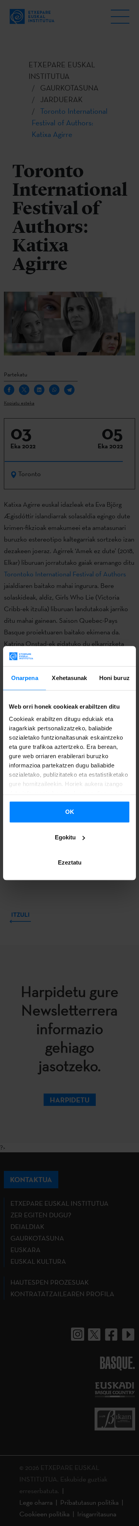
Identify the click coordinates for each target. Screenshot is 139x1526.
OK (69, 811)
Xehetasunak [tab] (69, 678)
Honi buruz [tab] (114, 678)
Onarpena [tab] (24, 678)
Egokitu (65, 837)
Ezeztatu (69, 862)
